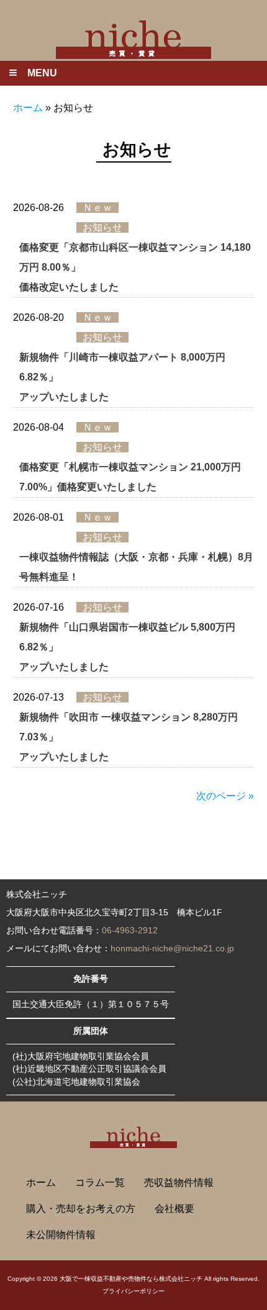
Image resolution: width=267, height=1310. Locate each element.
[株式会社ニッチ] (133, 38)
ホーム (28, 107)
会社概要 (174, 1208)
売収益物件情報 (179, 1182)
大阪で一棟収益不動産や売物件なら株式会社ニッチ (131, 1278)
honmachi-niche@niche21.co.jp (172, 948)
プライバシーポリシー (133, 1291)
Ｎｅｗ (97, 207)
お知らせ (102, 227)
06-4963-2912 (130, 930)
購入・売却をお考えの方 (80, 1208)
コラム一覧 (100, 1182)
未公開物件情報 (61, 1234)
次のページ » (225, 796)
